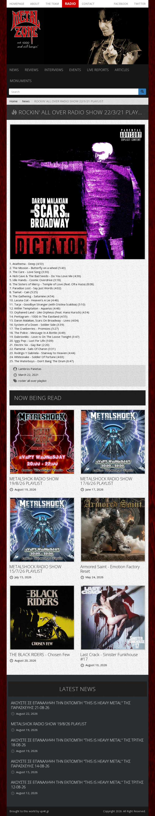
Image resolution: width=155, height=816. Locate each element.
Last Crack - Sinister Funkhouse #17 (109, 657)
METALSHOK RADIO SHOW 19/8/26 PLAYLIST (34, 481)
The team (52, 3)
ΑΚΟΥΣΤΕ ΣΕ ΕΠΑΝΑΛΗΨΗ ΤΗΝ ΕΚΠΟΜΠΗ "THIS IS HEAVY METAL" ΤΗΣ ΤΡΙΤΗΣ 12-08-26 (77, 785)
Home (13, 101)
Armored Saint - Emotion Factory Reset (110, 569)
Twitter (140, 3)
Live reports (98, 69)
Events (75, 69)
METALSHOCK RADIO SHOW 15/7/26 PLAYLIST (35, 569)
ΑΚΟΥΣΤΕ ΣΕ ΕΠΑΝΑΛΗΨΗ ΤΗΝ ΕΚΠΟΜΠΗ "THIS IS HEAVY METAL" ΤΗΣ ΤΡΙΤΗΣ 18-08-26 (77, 742)
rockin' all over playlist (32, 381)
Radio (70, 3)
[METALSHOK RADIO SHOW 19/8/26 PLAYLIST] (42, 441)
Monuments (21, 80)
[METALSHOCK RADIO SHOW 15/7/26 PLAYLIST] (42, 529)
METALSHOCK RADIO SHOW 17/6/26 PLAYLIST (106, 481)
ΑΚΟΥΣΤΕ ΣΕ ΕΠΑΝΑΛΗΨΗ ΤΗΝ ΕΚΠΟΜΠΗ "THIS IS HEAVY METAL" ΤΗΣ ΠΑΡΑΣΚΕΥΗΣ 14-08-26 (70, 764)
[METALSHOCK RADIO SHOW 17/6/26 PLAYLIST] (113, 441)
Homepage (16, 3)
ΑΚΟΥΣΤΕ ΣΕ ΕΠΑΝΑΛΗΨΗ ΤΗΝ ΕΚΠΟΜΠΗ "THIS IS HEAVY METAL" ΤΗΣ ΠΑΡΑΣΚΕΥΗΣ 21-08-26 (70, 705)
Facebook (121, 3)
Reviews (31, 69)
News (14, 69)
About (35, 3)
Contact (88, 3)
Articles (122, 69)
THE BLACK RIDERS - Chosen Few (39, 654)
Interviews (53, 69)
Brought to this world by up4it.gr (29, 811)
